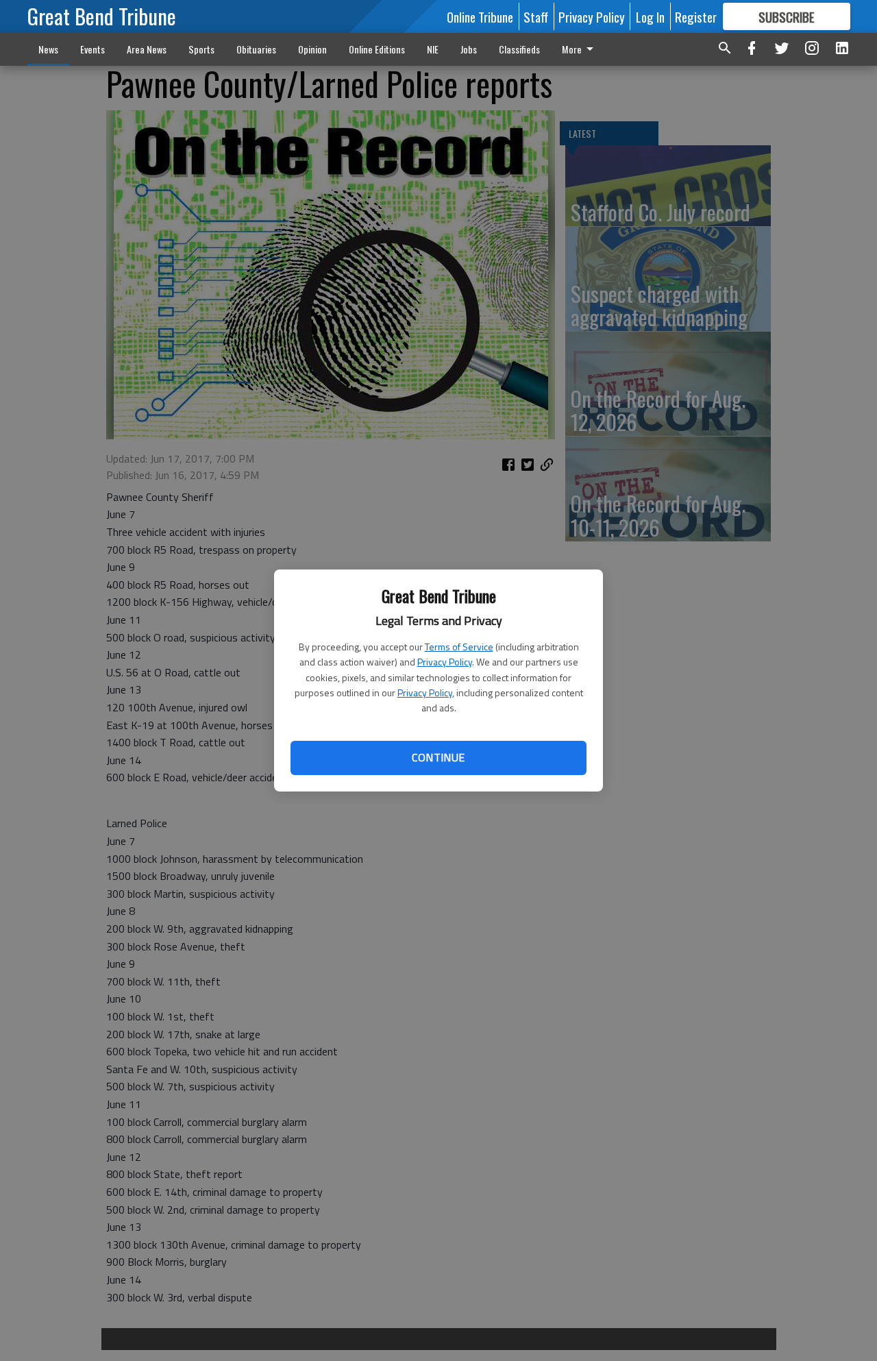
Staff (535, 16)
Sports (201, 49)
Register (696, 16)
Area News (146, 49)
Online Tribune (480, 16)
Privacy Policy (444, 661)
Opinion (312, 49)
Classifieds (519, 49)
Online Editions (377, 49)
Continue (438, 757)
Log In (650, 16)
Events (92, 49)
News (48, 49)
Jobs (468, 49)
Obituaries (256, 49)
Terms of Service (459, 646)
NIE (432, 49)
